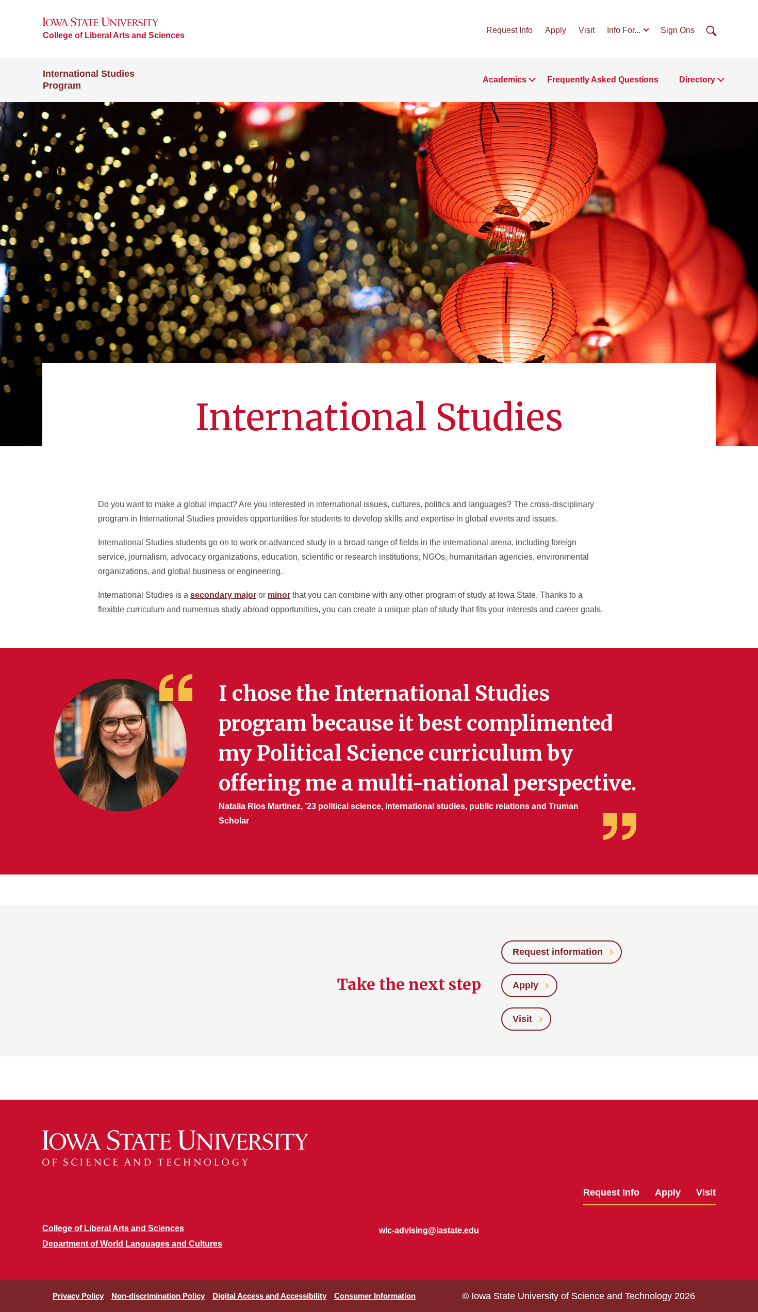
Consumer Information (375, 1295)
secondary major (223, 595)
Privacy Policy (78, 1295)
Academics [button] (504, 79)
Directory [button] (697, 79)
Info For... (623, 30)
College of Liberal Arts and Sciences (114, 35)
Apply (555, 30)
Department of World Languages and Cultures (132, 1243)
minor (279, 595)
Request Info (509, 30)
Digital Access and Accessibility (269, 1295)
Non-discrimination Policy (158, 1295)
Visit (587, 30)
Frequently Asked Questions (602, 79)
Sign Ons (678, 30)
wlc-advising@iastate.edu (429, 1230)
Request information (558, 952)
